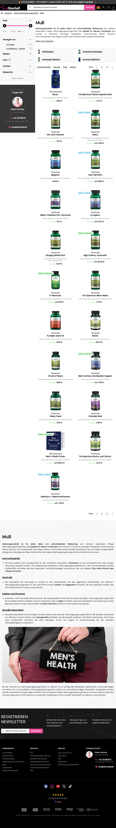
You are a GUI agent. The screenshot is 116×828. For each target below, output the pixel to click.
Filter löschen (18, 78)
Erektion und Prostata (13, 593)
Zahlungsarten (7, 755)
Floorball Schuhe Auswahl (39, 767)
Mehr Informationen (45, 41)
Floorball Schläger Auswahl (40, 755)
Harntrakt (7, 577)
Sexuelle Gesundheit (12, 610)
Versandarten (7, 753)
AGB (59, 758)
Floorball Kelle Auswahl (38, 758)
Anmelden (36, 731)
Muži (42, 13)
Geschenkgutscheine (10, 770)
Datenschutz (62, 761)
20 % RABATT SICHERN (83, 2)
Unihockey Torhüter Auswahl (40, 764)
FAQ (31, 753)
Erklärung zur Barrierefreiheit (68, 764)
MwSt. (4, 764)
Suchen (89, 7)
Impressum (62, 755)
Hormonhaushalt (11, 558)
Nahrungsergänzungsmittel (26, 13)
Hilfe (31, 770)
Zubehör (8, 13)
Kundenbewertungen (58, 798)
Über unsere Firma (65, 753)
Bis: (14, 31)
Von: (5, 31)
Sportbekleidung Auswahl (39, 761)
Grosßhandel (7, 767)
